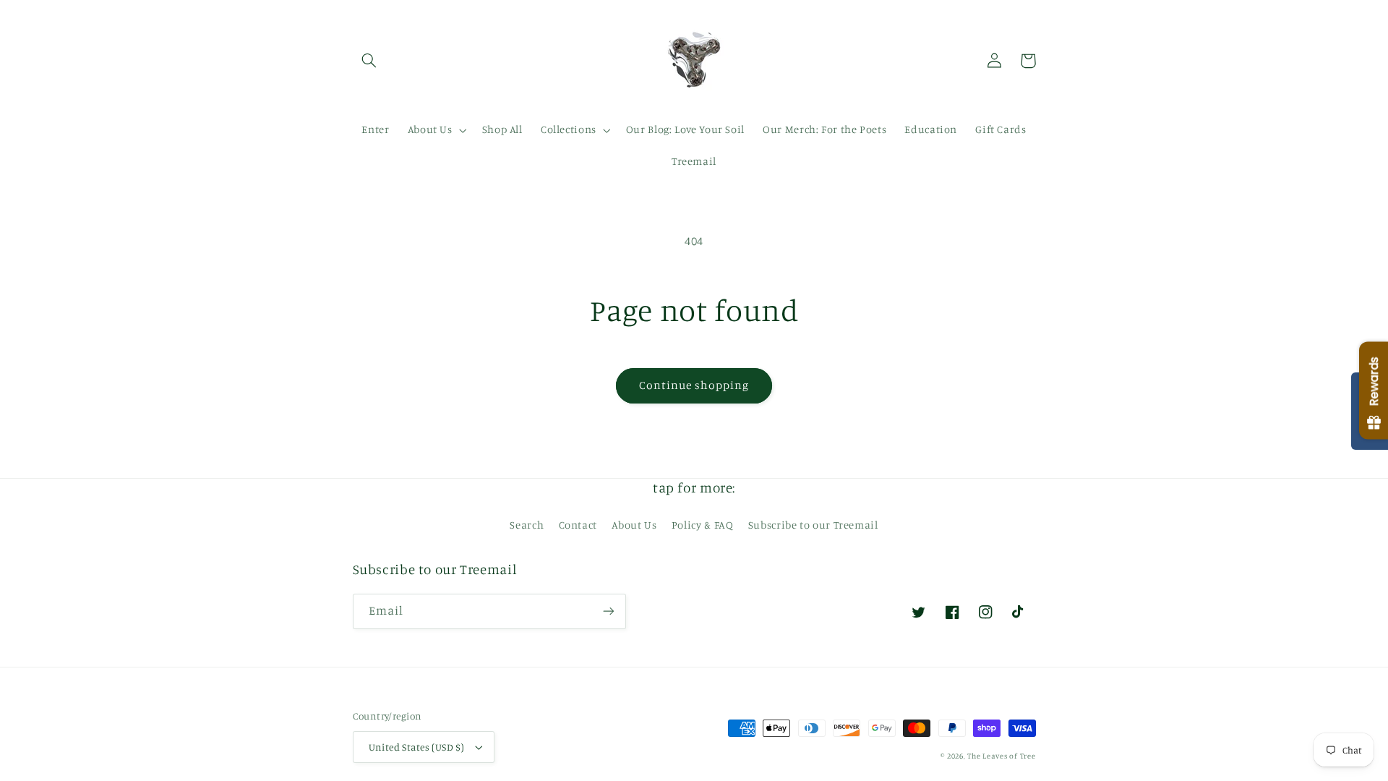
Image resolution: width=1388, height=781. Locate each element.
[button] (369, 60)
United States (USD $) (417, 747)
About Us (634, 524)
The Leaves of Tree (1001, 755)
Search (527, 524)
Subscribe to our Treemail (813, 524)
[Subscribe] (608, 611)
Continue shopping (694, 385)
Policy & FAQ (703, 524)
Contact (578, 524)
